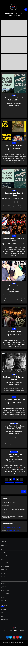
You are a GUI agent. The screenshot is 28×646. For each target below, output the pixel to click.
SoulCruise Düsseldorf (13, 13)
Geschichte (3, 609)
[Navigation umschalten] (2, 9)
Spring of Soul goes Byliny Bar (14, 399)
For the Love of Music (14, 145)
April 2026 (3, 549)
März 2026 (3, 552)
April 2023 (3, 600)
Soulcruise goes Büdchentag (9, 502)
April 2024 (3, 587)
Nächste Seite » (19, 482)
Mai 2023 (3, 597)
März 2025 (3, 580)
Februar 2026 (4, 556)
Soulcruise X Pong (14, 331)
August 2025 (4, 569)
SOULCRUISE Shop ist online (9, 506)
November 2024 (5, 583)
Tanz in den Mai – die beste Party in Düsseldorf (13, 509)
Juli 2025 (3, 573)
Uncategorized (14, 423)
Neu (2, 612)
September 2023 (5, 593)
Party (14, 95)
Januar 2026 (4, 559)
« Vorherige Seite (9, 482)
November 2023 (5, 590)
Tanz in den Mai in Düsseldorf (14, 286)
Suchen (4, 487)
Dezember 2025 (5, 562)
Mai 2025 (3, 576)
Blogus (21, 642)
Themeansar (14, 644)
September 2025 (5, 566)
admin (10, 103)
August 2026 (4, 545)
